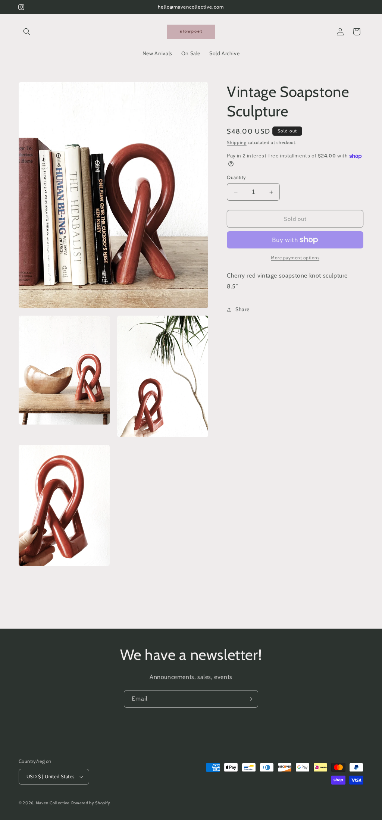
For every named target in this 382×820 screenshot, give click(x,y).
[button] (27, 32)
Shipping (237, 142)
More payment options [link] (295, 257)
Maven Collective (53, 802)
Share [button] (242, 309)
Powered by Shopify (91, 802)
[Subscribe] (249, 699)
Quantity (236, 177)
